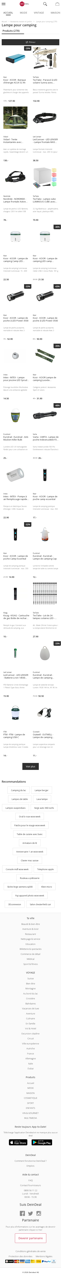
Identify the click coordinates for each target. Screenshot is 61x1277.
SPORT (30, 1103)
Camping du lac (18, 790)
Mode (23, 12)
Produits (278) (11, 30)
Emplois (30, 1165)
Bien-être (30, 983)
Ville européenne (30, 1043)
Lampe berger (41, 790)
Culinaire (30, 1018)
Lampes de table (20, 799)
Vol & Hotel (30, 1028)
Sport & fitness (30, 964)
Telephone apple (45, 869)
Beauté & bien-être (30, 924)
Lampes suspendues (15, 808)
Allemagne (30, 1058)
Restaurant (30, 934)
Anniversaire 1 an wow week (29, 851)
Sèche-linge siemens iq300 (20, 887)
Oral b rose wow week (29, 816)
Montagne (30, 988)
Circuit (30, 1038)
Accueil (8, 12)
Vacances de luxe (30, 1008)
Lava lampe (42, 799)
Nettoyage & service (30, 938)
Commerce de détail (30, 954)
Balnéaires (30, 1003)
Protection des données (20, 1256)
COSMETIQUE (30, 1097)
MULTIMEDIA (30, 1117)
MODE (30, 1087)
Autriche (30, 1048)
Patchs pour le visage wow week (29, 825)
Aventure (30, 1013)
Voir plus (30, 766)
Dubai (31, 1068)
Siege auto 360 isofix (44, 808)
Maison (55, 12)
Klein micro (46, 887)
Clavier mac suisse (29, 860)
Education (31, 944)
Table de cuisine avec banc (30, 834)
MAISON (30, 1093)
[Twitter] (30, 1214)
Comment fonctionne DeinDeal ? (30, 1160)
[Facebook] (22, 1214)
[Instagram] (38, 1214)
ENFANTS (30, 1107)
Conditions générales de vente (31, 1251)
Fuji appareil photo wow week (29, 895)
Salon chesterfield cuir (40, 904)
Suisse (30, 978)
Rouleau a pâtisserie (29, 878)
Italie (30, 1063)
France (30, 1053)
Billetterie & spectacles (31, 948)
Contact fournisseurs (30, 1185)
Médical (30, 958)
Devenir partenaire (30, 1238)
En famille (30, 1023)
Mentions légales (44, 1256)
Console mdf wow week (17, 869)
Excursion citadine (30, 1033)
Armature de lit (30, 843)
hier (40, 1229)
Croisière (30, 998)
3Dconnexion (14, 904)
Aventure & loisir (30, 928)
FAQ (30, 1180)
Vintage (39, 12)
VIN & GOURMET (30, 1113)
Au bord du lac (30, 993)
